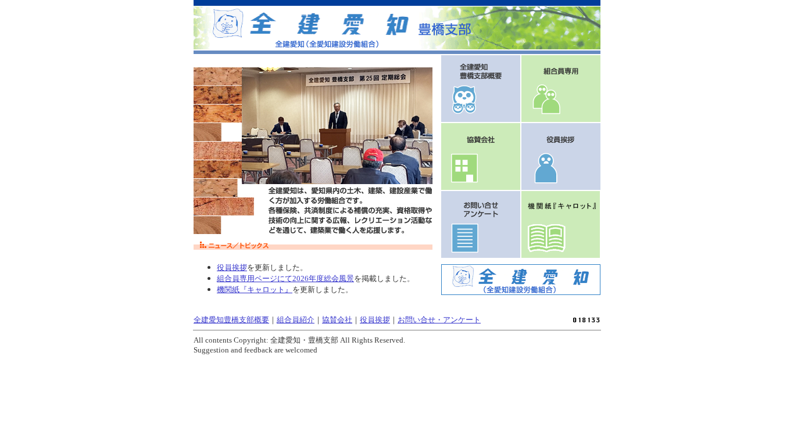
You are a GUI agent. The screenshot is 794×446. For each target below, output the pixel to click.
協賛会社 (337, 319)
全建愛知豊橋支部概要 (231, 319)
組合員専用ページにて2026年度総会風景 (285, 278)
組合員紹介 (295, 319)
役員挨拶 (232, 267)
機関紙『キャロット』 (254, 289)
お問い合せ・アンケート (439, 319)
